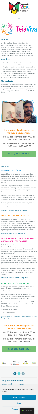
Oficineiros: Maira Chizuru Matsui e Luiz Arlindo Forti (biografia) (19, 317)
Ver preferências (19, 409)
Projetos (22, 384)
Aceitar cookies (19, 397)
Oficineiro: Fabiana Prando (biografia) (14, 278)
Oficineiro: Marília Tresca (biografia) (14, 210)
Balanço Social (7, 384)
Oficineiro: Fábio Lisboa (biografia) (13, 233)
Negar (19, 403)
